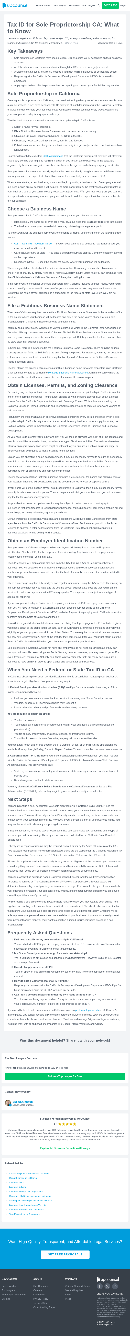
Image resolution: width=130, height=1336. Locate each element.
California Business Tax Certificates (26, 1209)
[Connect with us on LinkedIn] (115, 1286)
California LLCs (16, 1182)
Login (123, 5)
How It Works (43, 5)
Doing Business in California (23, 1178)
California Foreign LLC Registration (26, 1191)
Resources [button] (74, 5)
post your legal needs (87, 1010)
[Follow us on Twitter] (107, 1286)
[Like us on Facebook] (100, 1286)
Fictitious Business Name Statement (68, 372)
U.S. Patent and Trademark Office (33, 243)
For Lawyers (88, 5)
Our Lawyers (59, 5)
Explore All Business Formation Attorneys (65, 1148)
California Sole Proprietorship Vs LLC (27, 1205)
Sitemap (6, 1298)
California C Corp (17, 1187)
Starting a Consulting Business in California (30, 1200)
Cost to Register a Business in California (29, 1173)
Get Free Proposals (65, 1254)
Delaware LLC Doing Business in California (30, 1196)
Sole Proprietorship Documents (24, 1214)
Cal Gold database (53, 156)
